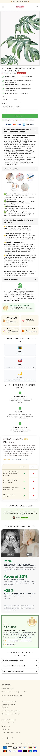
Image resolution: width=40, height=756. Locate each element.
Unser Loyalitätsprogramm (11, 711)
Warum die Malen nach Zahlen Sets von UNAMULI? (18, 221)
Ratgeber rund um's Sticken (11, 714)
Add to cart (20, 116)
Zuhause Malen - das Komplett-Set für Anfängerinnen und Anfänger (18, 130)
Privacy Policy (6, 729)
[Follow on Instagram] (8, 738)
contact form (18, 695)
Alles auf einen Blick (11, 169)
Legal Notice (6, 726)
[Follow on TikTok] (12, 738)
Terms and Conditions (9, 723)
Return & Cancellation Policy (11, 732)
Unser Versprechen (11, 280)
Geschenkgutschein (8, 704)
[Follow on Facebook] (3, 738)
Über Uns (5, 708)
